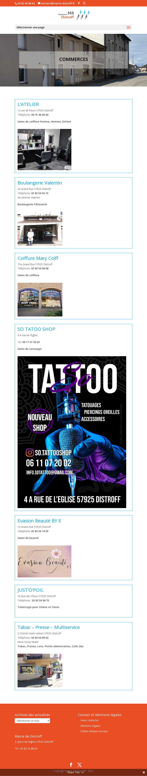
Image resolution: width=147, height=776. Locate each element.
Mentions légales (90, 725)
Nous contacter (89, 720)
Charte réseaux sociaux (94, 731)
